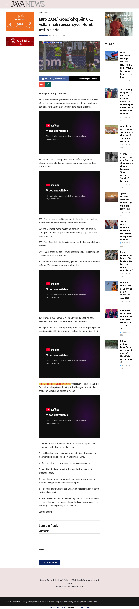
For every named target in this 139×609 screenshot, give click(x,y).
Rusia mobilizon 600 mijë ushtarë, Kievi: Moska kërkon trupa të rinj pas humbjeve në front (126, 64)
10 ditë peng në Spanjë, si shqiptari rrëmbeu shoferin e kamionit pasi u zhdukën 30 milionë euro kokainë (126, 101)
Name (41, 549)
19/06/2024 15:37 (59, 36)
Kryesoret (49, 12)
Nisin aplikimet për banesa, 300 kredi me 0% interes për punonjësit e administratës (127, 261)
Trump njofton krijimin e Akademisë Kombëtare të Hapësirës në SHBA (126, 230)
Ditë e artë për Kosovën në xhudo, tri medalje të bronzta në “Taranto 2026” (126, 319)
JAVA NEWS (16, 602)
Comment (44, 531)
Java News (43, 36)
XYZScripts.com (83, 607)
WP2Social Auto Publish (58, 607)
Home (41, 12)
